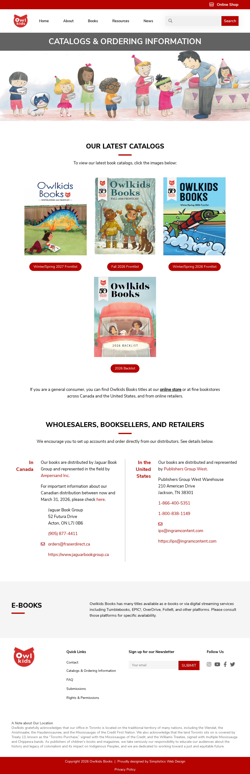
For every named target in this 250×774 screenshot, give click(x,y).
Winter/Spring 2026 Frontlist (195, 266)
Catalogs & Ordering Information (91, 670)
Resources (120, 21)
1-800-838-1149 (174, 513)
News (148, 21)
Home (44, 21)
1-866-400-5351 (174, 503)
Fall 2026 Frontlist (125, 266)
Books (93, 21)
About (68, 21)
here (100, 499)
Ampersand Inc (55, 475)
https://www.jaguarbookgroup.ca (78, 554)
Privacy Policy (125, 769)
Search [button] (230, 21)
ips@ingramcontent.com (180, 531)
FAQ (69, 679)
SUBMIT (189, 665)
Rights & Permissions (82, 697)
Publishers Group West (185, 469)
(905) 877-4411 (63, 533)
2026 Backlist (125, 368)
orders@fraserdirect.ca (69, 544)
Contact (72, 662)
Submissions (76, 688)
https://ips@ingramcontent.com (187, 541)
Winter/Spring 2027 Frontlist (55, 266)
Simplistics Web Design (167, 761)
